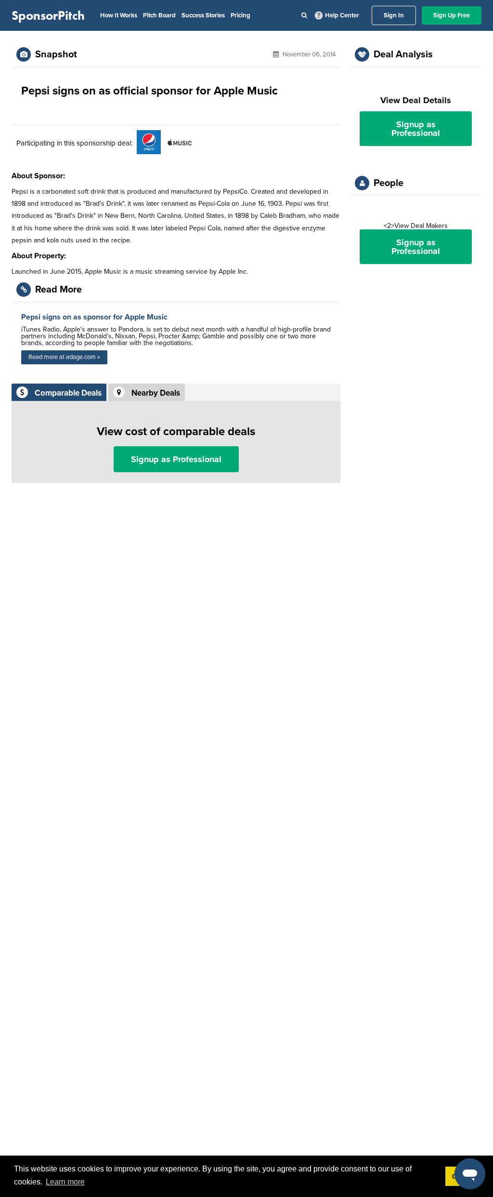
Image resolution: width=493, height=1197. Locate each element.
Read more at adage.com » (64, 357)
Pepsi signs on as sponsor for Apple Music (94, 317)
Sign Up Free (451, 15)
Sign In (394, 15)
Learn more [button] (65, 1182)
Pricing (240, 15)
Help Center (342, 15)
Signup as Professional (176, 459)
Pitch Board (159, 15)
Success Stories (203, 15)
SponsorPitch (48, 15)
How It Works (118, 15)
